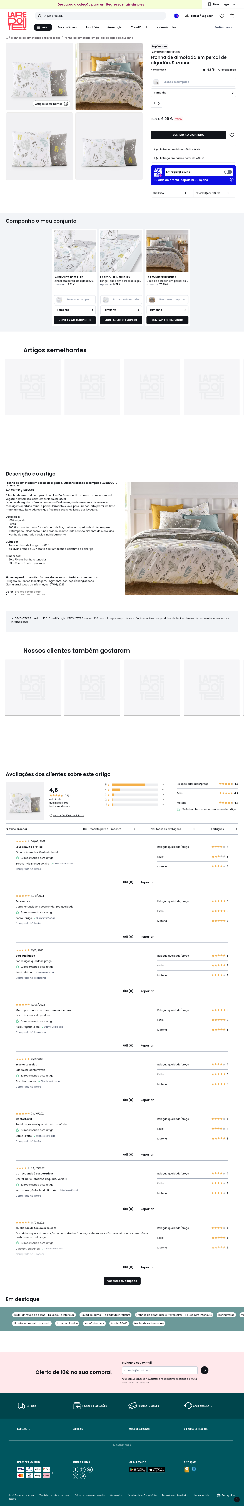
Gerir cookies (116, 1495)
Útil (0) (128, 882)
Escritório (92, 27)
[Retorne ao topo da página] (237, 1499)
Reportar (147, 882)
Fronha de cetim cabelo (149, 1323)
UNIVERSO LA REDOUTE (196, 1428)
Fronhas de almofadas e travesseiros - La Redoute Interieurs (174, 1315)
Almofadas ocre (94, 1323)
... (7, 38)
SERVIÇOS (78, 1428)
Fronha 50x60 (119, 1323)
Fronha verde (226, 1315)
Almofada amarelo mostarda (32, 1323)
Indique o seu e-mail (137, 1363)
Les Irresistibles (166, 27)
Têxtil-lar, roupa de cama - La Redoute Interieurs (44, 1315)
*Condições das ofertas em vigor (54, 1495)
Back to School (68, 27)
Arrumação (115, 27)
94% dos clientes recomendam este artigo (209, 809)
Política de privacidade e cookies (90, 1495)
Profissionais (223, 27)
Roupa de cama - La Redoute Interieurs (105, 1315)
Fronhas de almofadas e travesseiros (35, 38)
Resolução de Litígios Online (175, 1495)
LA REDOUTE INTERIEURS (165, 52)
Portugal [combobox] (227, 1495)
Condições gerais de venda (21, 1495)
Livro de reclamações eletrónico (142, 1495)
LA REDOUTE (23, 1428)
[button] (232, 16)
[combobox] (109, 829)
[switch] (199, 172)
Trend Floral (139, 27)
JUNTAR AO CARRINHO (188, 135)
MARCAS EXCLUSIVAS (139, 1428)
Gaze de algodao (67, 1323)
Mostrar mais (122, 1445)
